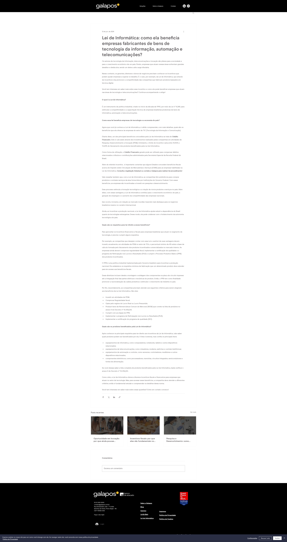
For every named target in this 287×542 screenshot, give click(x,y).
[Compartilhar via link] (119, 397)
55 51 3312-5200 (99, 502)
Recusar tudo (265, 538)
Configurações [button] (252, 538)
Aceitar (277, 538)
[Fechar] (284, 538)
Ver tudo (193, 412)
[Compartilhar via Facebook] (103, 397)
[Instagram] (188, 6)
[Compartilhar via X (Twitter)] (109, 397)
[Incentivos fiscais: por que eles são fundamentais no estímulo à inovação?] (143, 425)
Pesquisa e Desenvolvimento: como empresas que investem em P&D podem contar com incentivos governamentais (179, 439)
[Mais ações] (183, 31)
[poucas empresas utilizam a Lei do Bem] (107, 425)
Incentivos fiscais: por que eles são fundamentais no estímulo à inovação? (142, 439)
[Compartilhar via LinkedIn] (114, 397)
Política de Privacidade (10, 539)
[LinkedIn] (184, 6)
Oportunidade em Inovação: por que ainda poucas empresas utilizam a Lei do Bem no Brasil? (107, 439)
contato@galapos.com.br (102, 504)
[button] (142, 6)
